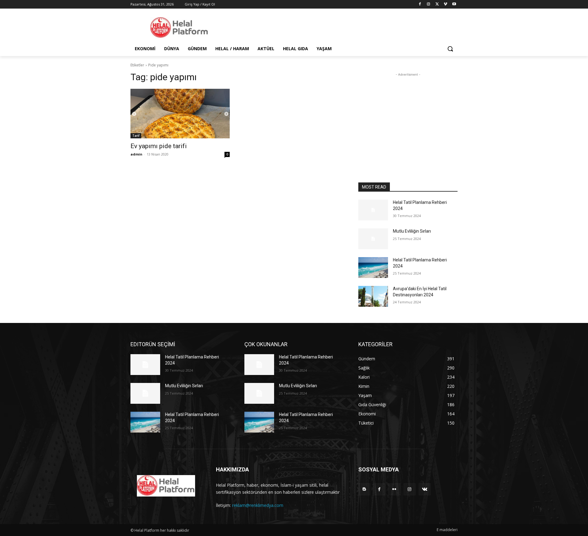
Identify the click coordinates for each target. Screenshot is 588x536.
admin (136, 154)
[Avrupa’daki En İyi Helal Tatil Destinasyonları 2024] (373, 296)
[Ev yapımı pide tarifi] (180, 113)
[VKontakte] (425, 489)
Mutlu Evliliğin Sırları (412, 231)
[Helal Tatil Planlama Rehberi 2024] (373, 210)
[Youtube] (454, 4)
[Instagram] (428, 4)
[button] (450, 48)
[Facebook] (420, 4)
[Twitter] (437, 4)
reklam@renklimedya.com (257, 505)
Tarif (135, 135)
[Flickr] (394, 489)
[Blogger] (364, 489)
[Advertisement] (408, 116)
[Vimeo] (445, 4)
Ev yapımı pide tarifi (158, 146)
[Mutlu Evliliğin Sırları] (373, 238)
